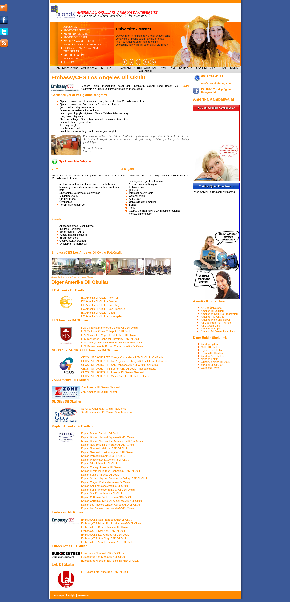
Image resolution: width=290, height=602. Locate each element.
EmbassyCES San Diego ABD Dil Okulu (104, 538)
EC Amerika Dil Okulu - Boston (99, 301)
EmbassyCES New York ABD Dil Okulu (103, 530)
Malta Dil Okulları (211, 347)
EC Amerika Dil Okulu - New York (100, 297)
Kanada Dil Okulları (212, 353)
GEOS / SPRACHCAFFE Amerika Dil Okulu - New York (113, 372)
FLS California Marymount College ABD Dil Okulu (109, 327)
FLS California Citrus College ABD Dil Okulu (106, 331)
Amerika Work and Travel (215, 319)
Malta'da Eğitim (209, 358)
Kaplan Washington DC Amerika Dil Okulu (105, 459)
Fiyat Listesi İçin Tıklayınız (75, 161)
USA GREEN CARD (207, 68)
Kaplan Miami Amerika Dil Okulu (99, 463)
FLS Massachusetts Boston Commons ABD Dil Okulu (112, 346)
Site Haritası (84, 595)
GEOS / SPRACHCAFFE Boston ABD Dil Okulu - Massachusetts (118, 368)
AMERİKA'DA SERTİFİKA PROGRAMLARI (106, 68)
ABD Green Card (210, 325)
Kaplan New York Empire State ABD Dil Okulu (107, 444)
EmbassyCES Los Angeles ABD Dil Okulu (105, 534)
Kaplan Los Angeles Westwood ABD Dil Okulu (107, 508)
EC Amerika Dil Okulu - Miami (98, 312)
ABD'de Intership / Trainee (216, 322)
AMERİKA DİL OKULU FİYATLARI (82, 44)
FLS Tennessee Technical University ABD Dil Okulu (110, 338)
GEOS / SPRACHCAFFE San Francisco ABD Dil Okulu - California (119, 364)
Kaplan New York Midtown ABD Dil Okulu (104, 448)
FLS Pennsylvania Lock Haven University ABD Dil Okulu (113, 342)
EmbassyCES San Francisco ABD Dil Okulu (106, 519)
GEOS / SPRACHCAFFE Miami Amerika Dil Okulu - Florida (115, 376)
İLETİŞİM (68, 62)
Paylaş (186, 85)
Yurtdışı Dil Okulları (212, 364)
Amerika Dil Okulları (212, 310)
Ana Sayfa (58, 595)
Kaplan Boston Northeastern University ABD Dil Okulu (112, 441)
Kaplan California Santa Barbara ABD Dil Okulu (108, 497)
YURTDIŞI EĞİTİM (73, 54)
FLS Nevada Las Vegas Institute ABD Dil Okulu (108, 335)
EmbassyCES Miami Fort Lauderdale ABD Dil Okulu (111, 523)
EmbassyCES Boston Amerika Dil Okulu (104, 527)
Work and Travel (210, 367)
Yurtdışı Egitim (209, 344)
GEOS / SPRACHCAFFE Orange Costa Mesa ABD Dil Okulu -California (122, 357)
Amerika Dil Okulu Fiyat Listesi (218, 331)
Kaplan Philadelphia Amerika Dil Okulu (103, 456)
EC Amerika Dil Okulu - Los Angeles (102, 316)
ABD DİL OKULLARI (75, 37)
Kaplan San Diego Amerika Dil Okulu (102, 493)
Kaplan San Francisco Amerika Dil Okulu (104, 485)
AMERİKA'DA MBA (67, 68)
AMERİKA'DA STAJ (182, 68)
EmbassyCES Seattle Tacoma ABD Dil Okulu (107, 542)
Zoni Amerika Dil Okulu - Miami (99, 391)
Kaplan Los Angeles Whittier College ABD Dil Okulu (110, 504)
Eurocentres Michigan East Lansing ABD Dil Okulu (110, 560)
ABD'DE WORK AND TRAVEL (151, 68)
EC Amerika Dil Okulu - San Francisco (103, 308)
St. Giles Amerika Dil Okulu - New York (103, 408)
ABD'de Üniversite (211, 307)
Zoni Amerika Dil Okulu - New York (101, 387)
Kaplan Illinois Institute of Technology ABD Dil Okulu (111, 470)
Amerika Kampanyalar (213, 99)
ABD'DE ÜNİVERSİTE (75, 33)
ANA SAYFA (70, 26)
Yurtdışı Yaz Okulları (213, 356)
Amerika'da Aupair (211, 328)
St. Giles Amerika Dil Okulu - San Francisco (106, 412)
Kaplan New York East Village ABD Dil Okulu (107, 452)
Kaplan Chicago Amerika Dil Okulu (101, 467)
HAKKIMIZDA (71, 58)
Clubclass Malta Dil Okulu (215, 361)
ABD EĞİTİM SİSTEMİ (76, 30)
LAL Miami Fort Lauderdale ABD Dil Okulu (105, 571)
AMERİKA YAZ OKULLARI (78, 40)
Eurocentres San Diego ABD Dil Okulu (103, 556)
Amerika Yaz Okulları (213, 316)
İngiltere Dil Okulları (212, 350)
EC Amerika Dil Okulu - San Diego (100, 305)
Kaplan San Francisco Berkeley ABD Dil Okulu (108, 489)
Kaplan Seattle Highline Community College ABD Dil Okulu (114, 478)
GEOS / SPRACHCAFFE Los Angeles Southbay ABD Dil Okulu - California (124, 361)
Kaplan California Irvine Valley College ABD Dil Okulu (111, 500)
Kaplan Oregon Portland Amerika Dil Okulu (105, 482)
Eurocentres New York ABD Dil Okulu (102, 553)
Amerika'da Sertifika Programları (219, 313)
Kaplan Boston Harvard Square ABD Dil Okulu (107, 437)
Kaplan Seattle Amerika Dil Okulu (100, 474)
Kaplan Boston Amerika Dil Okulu (100, 433)
